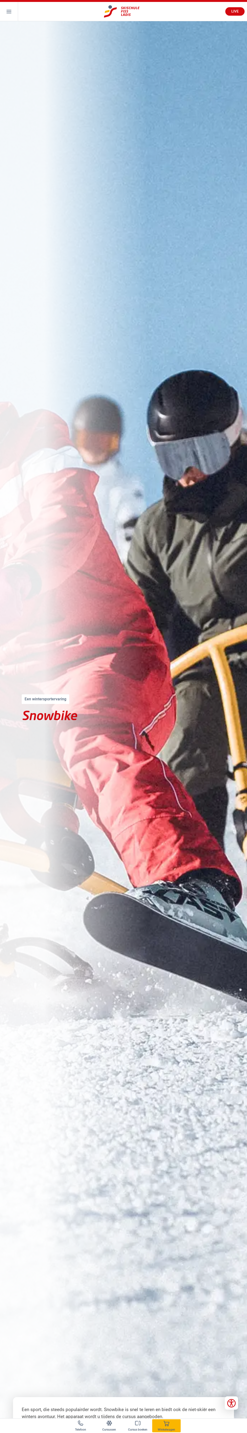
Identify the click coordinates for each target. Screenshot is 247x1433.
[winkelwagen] (166, 1425)
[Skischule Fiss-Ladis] (122, 11)
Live (235, 11)
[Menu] (9, 11)
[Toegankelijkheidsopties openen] (231, 1403)
